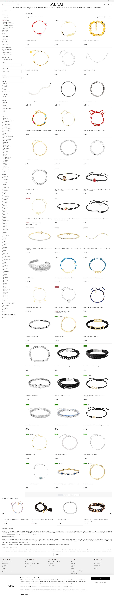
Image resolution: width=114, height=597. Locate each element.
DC (4, 192)
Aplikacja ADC (51, 563)
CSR (72, 566)
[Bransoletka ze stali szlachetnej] (70, 507)
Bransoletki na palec (8, 27)
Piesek (5, 260)
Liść (4, 239)
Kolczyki (5, 28)
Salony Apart (74, 563)
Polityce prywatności (67, 586)
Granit (5, 155)
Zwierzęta (5, 298)
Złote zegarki (5, 44)
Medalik (5, 247)
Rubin (4, 137)
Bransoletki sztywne (8, 23)
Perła (5, 122)
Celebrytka (6, 187)
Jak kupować (4, 565)
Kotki (4, 221)
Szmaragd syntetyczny (8, 136)
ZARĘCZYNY (30, 8)
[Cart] (111, 4)
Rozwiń (57, 554)
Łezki (4, 238)
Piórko (4, 262)
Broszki (4, 41)
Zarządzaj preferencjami (100, 582)
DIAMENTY (23, 8)
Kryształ (5, 133)
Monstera (5, 253)
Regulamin (4, 568)
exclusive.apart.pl (97, 563)
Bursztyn (5, 152)
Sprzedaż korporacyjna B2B (77, 570)
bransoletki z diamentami (72, 549)
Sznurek (5, 308)
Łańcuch (5, 233)
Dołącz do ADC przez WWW (54, 561)
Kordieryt (5, 160)
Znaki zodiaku (6, 296)
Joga (4, 208)
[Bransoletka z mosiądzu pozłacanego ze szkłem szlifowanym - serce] (17, 507)
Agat (5, 149)
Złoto (5, 102)
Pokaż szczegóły (24, 594)
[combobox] (13, 97)
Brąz (4, 111)
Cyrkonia (5, 116)
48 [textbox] (109, 17)
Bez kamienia (6, 169)
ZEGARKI (53, 8)
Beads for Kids (6, 36)
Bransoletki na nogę (8, 25)
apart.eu (96, 568)
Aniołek (5, 184)
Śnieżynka (5, 284)
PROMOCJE (89, 8)
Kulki (5, 228)
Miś (4, 250)
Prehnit (5, 164)
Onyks (5, 163)
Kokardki (5, 213)
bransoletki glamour (54, 532)
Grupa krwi (5, 201)
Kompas (5, 217)
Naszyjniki (5, 30)
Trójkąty (5, 290)
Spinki (4, 46)
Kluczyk (5, 211)
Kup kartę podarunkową (30, 561)
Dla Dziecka (6, 177)
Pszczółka (5, 268)
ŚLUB (35, 8)
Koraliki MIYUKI (6, 158)
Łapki (5, 236)
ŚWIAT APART (97, 8)
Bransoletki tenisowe (8, 22)
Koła (4, 214)
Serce (5, 278)
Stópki (5, 287)
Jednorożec (5, 207)
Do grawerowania (7, 59)
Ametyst (5, 151)
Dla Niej (5, 176)
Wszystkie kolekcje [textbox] (6, 96)
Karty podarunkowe (7, 54)
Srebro (5, 104)
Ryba (4, 275)
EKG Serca (5, 198)
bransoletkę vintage (11, 534)
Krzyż (5, 225)
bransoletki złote (21, 540)
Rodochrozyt (6, 167)
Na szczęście (6, 256)
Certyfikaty (4, 570)
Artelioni (5, 85)
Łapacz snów (6, 235)
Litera (5, 241)
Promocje (27, 17)
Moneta (5, 251)
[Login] (104, 4)
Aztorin (5, 88)
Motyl (5, 254)
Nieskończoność (7, 259)
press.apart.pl (97, 565)
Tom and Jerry (6, 289)
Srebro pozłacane (7, 108)
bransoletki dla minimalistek (75, 532)
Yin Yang (5, 295)
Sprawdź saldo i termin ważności (32, 563)
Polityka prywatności (75, 573)
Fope (4, 89)
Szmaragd (6, 134)
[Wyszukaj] (3, 4)
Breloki (4, 50)
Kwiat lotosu (6, 230)
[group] (17, 513)
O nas (72, 561)
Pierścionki (5, 17)
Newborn (5, 257)
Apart (5, 83)
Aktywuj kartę (28, 565)
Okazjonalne (5, 42)
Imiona (5, 205)
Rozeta (5, 274)
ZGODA (100, 578)
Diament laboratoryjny (9, 119)
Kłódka (5, 210)
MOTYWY (40, 8)
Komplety (5, 39)
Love (4, 244)
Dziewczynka (6, 196)
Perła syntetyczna (7, 125)
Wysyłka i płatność (6, 563)
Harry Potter (6, 204)
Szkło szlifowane (7, 140)
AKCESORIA (69, 8)
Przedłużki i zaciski (6, 52)
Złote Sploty (19, 544)
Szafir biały (6, 130)
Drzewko (5, 195)
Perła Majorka (6, 124)
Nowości (31, 17)
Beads (4, 34)
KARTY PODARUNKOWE (79, 8)
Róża (4, 272)
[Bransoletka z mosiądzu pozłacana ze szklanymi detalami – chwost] (43, 507)
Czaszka (5, 190)
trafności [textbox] (100, 17)
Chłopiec (5, 189)
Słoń (4, 281)
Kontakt (3, 573)
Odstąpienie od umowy (7, 571)
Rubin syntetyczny (7, 139)
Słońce (5, 283)
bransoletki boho (29, 532)
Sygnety (4, 18)
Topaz (5, 143)
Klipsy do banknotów (7, 49)
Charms (4, 38)
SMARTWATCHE (61, 8)
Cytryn (5, 154)
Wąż (4, 293)
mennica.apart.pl (97, 561)
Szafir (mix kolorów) (7, 128)
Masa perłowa (6, 305)
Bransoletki (5, 20)
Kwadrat (5, 229)
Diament (5, 118)
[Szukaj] (23, 65)
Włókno (5, 309)
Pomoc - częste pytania (7, 561)
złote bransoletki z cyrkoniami (96, 540)
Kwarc (5, 161)
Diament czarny (8, 121)
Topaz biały (6, 145)
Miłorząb (5, 248)
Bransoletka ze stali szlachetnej (64, 519)
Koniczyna (6, 220)
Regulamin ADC (51, 565)
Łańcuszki (5, 33)
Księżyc (5, 226)
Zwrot (3, 566)
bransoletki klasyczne (102, 532)
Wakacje (5, 292)
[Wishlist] (108, 4)
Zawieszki (5, 31)
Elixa (5, 86)
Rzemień (5, 306)
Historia (73, 565)
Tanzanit (5, 142)
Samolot (5, 277)
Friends (5, 199)
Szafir (5, 127)
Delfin (4, 193)
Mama (5, 245)
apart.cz (96, 566)
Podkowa (5, 265)
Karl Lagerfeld (6, 91)
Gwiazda (5, 202)
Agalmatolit (6, 148)
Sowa (4, 286)
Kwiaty (5, 232)
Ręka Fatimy (6, 271)
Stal (4, 105)
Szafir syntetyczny (7, 131)
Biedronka (5, 186)
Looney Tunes (6, 242)
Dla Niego (5, 179)
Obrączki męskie (6, 47)
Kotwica (5, 223)
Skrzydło (5, 280)
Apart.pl (3, 10)
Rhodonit (5, 166)
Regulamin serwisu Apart (76, 571)
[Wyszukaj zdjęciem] (18, 5)
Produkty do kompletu (8, 317)
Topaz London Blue (7, 146)
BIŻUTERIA (16, 8)
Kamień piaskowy (7, 157)
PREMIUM (46, 8)
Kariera (72, 568)
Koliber (5, 216)
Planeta (5, 263)
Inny (4, 109)
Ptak (4, 269)
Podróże (5, 266)
